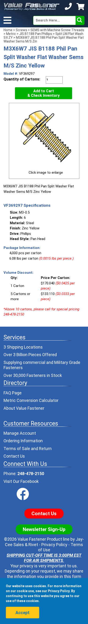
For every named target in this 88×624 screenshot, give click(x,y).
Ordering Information (23, 440)
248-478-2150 (30, 473)
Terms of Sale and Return (28, 448)
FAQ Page (13, 392)
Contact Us (14, 456)
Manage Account (20, 433)
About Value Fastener (24, 408)
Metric (11, 34)
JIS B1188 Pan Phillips (35, 34)
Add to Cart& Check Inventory (43, 93)
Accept (22, 612)
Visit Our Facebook (21, 481)
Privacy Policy (54, 544)
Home (8, 30)
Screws (21, 30)
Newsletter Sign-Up (44, 529)
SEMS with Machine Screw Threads (57, 30)
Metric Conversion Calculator (31, 400)
